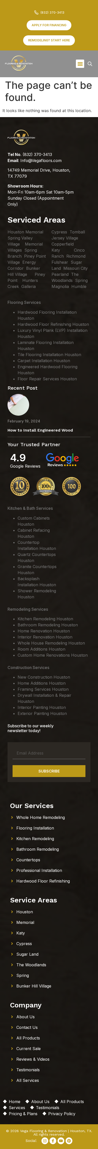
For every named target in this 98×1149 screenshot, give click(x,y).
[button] (80, 64)
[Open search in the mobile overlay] (89, 64)
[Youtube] (61, 1140)
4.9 (18, 457)
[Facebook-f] (53, 1140)
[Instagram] (44, 1140)
